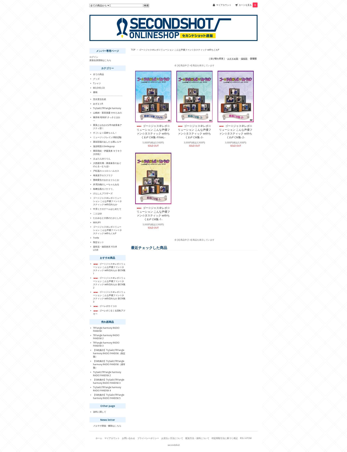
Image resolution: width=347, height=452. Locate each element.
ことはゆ (97, 213)
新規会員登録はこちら (100, 60)
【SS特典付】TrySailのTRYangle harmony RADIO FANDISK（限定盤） (109, 353)
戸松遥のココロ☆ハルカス (106, 170)
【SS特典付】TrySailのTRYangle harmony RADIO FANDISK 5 (108, 396)
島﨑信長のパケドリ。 (104, 188)
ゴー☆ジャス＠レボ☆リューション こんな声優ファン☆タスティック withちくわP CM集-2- (235, 131)
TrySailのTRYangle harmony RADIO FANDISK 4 (107, 389)
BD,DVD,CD (99, 87)
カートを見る (247, 4)
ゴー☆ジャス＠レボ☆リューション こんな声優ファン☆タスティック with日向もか (107, 201)
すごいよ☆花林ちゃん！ (105, 132)
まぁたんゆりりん (101, 158)
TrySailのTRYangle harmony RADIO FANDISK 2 (107, 374)
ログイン (93, 56)
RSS (241, 438)
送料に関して (99, 411)
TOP (133, 49)
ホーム (99, 438)
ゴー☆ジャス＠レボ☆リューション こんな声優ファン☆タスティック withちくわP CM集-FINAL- (153, 131)
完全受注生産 (99, 99)
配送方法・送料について (197, 438)
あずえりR (98, 103)
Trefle (96, 237)
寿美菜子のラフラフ (103, 175)
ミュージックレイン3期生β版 (107, 137)
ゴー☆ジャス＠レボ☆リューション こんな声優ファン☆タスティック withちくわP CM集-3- (194, 131)
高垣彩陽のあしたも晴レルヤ (107, 141)
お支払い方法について (172, 438)
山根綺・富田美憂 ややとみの (107, 112)
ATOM (248, 438)
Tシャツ (97, 83)
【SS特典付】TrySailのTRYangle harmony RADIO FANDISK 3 (108, 381)
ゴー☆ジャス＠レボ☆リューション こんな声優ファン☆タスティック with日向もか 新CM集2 (109, 282)
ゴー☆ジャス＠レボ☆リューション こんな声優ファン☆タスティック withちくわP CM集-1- (153, 213)
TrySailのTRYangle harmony (107, 108)
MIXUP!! (97, 222)
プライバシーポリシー (148, 438)
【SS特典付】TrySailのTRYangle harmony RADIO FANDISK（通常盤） (109, 364)
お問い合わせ (128, 438)
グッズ (96, 78)
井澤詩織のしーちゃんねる (106, 184)
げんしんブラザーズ (103, 193)
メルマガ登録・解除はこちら (107, 425)
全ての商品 (98, 74)
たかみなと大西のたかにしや (107, 218)
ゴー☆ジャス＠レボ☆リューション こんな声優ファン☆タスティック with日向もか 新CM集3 (109, 296)
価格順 (244, 58)
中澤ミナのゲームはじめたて (107, 208)
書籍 (95, 92)
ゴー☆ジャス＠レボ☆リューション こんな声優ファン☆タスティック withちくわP (179, 49)
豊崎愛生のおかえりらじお (106, 179)
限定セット (98, 242)
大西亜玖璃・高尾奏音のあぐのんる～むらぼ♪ (107, 165)
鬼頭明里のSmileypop (104, 146)
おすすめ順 (232, 58)
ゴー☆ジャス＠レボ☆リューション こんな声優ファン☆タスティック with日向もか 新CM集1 (109, 268)
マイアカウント (223, 4)
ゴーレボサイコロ (108, 306)
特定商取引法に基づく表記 (225, 438)
